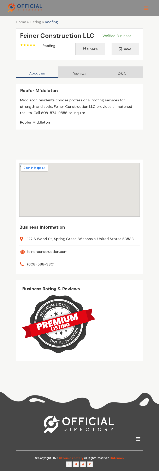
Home (21, 21)
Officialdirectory (71, 458)
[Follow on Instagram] (83, 464)
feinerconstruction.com (47, 251)
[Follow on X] (76, 464)
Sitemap (117, 458)
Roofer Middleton (35, 122)
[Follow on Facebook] (69, 464)
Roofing (51, 21)
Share (92, 49)
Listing (35, 21)
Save (126, 49)
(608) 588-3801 (40, 264)
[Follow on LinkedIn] (90, 464)
